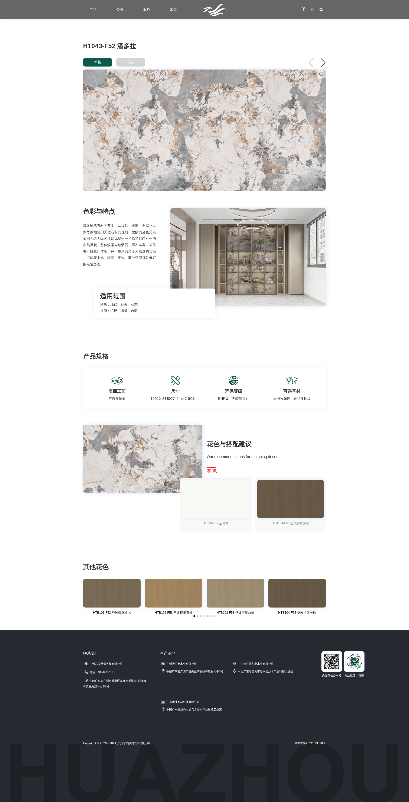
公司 (119, 9)
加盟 (173, 9)
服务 (146, 9)
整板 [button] (97, 62)
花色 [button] (131, 62)
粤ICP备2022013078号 (310, 743)
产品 (92, 9)
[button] (323, 62)
